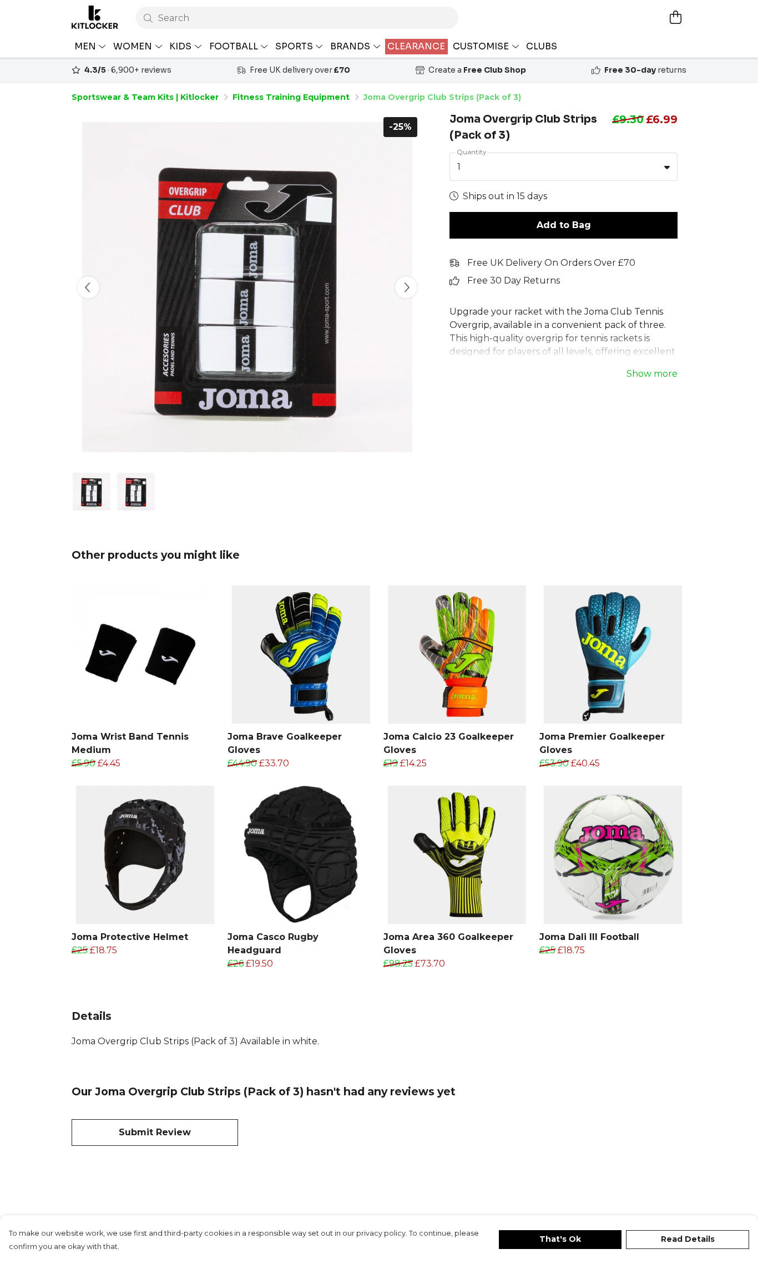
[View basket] (675, 17)
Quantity (472, 151)
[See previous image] (88, 287)
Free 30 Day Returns (513, 280)
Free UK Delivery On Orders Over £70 (551, 262)
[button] (667, 167)
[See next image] (406, 287)
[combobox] (563, 167)
